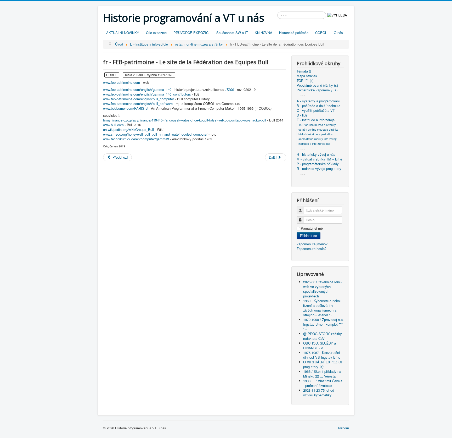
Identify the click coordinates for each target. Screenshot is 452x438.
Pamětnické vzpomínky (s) (317, 90)
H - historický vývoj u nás (316, 154)
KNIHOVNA (263, 32)
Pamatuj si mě (312, 228)
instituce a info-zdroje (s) (314, 143)
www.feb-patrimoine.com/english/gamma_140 (137, 89)
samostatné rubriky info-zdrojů (317, 139)
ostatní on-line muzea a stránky (318, 129)
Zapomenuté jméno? (312, 243)
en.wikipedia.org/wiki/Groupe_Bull (128, 129)
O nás (338, 32)
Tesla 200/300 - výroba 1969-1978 (149, 75)
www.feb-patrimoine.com (121, 82)
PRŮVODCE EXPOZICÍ (191, 32)
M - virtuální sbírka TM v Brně (319, 159)
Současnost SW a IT (232, 32)
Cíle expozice (156, 32)
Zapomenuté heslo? (311, 248)
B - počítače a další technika (318, 105)
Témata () (304, 71)
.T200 (229, 89)
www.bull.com (113, 124)
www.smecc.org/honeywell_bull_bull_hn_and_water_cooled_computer (155, 134)
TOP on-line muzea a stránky (317, 125)
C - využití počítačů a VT (316, 110)
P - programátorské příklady (318, 164)
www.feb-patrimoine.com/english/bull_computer (138, 98)
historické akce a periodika (315, 134)
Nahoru (343, 427)
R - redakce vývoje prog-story (319, 168)
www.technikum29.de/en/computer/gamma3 (136, 138)
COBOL (321, 32)
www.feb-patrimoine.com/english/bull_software (138, 103)
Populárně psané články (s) (317, 85)
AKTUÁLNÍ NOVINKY (122, 32)
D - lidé (302, 115)
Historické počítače (293, 32)
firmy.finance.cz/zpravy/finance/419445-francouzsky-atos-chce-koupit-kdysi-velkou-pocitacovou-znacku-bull (184, 120)
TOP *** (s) (305, 80)
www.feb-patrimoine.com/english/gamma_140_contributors (147, 94)
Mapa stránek (307, 76)
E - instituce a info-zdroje (316, 120)
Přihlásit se (308, 235)
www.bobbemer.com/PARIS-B (125, 108)
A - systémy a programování (318, 101)
